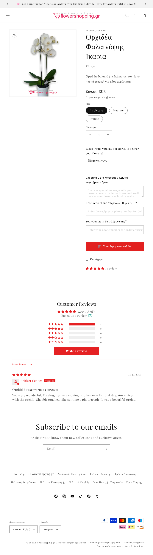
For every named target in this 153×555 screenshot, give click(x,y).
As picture (96, 110)
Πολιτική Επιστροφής (52, 482)
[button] (8, 15)
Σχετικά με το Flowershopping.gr (33, 474)
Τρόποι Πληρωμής (100, 474)
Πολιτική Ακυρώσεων (23, 482)
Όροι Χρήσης (134, 482)
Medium (118, 110)
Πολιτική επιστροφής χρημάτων (105, 542)
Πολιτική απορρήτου (134, 542)
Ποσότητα (91, 127)
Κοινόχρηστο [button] (97, 259)
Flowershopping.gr (45, 542)
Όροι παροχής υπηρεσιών (109, 546)
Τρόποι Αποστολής (126, 474)
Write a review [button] (76, 351)
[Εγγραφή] (106, 448)
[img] (21, 375)
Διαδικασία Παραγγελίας (71, 474)
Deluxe (94, 119)
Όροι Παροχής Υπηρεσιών (108, 482)
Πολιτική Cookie (79, 482)
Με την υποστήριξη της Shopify (71, 542)
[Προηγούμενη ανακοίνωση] (7, 4)
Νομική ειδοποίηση (134, 546)
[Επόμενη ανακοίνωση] (146, 4)
